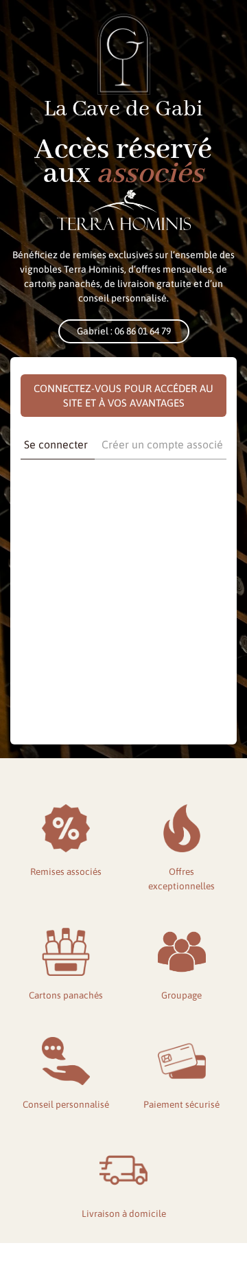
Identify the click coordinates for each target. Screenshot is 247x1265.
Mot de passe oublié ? (124, 699)
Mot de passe (48, 544)
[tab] (56, 445)
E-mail (34, 485)
